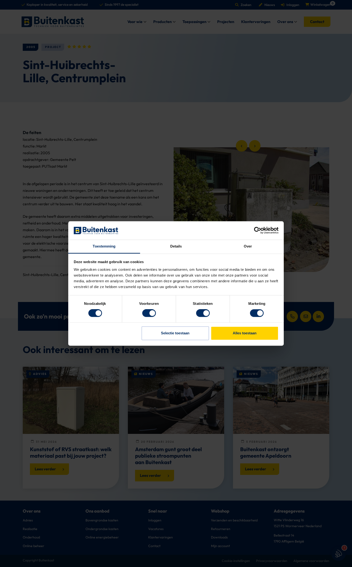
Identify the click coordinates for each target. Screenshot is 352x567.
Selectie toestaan (175, 333)
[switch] (149, 313)
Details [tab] (176, 246)
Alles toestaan (244, 333)
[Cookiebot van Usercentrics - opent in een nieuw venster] (257, 230)
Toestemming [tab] (104, 246)
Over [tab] (248, 246)
